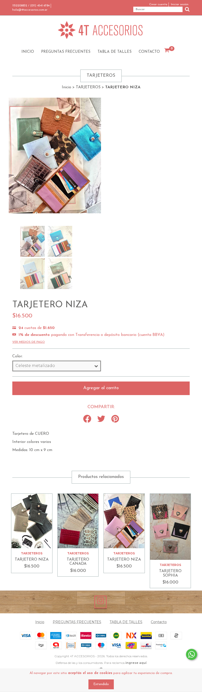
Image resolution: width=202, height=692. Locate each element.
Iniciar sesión (179, 4)
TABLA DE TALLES (115, 52)
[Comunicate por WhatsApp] (191, 654)
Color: (17, 356)
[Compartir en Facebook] (87, 419)
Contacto (149, 52)
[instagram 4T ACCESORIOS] (100, 602)
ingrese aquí (136, 663)
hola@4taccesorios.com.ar (29, 9)
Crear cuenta (158, 4)
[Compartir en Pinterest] (115, 419)
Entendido (101, 684)
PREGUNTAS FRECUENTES (65, 52)
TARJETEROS (88, 87)
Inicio (27, 52)
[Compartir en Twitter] (101, 419)
